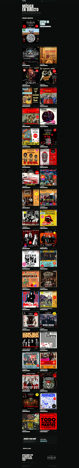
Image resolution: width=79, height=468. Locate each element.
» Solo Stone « (42, 64)
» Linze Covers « (43, 125)
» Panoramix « (24, 145)
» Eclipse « (24, 64)
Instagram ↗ (24, 462)
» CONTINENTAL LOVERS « (44, 369)
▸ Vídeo (34, 126)
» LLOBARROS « (42, 389)
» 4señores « (42, 145)
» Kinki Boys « (24, 247)
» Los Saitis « (24, 267)
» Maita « (24, 206)
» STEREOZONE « (24, 369)
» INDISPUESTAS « (43, 410)
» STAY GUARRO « (43, 288)
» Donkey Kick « (42, 84)
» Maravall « (42, 105)
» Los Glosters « (43, 349)
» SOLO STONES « (42, 227)
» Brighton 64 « (25, 288)
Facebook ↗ (28, 462)
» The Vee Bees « (42, 206)
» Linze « (23, 125)
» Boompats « (24, 308)
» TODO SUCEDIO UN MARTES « (45, 430)
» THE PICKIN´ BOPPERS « (26, 389)
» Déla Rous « (42, 328)
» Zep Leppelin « (25, 84)
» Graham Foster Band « (26, 105)
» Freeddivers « (25, 227)
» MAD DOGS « (42, 267)
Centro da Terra (44, 23)
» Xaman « (42, 166)
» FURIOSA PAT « (25, 410)
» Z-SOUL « (24, 166)
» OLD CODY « (24, 430)
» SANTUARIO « (42, 186)
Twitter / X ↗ (33, 462)
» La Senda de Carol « (43, 247)
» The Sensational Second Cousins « (46, 308)
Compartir (37, 65)
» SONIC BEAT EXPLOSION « (26, 349)
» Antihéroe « (24, 328)
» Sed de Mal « (24, 186)
